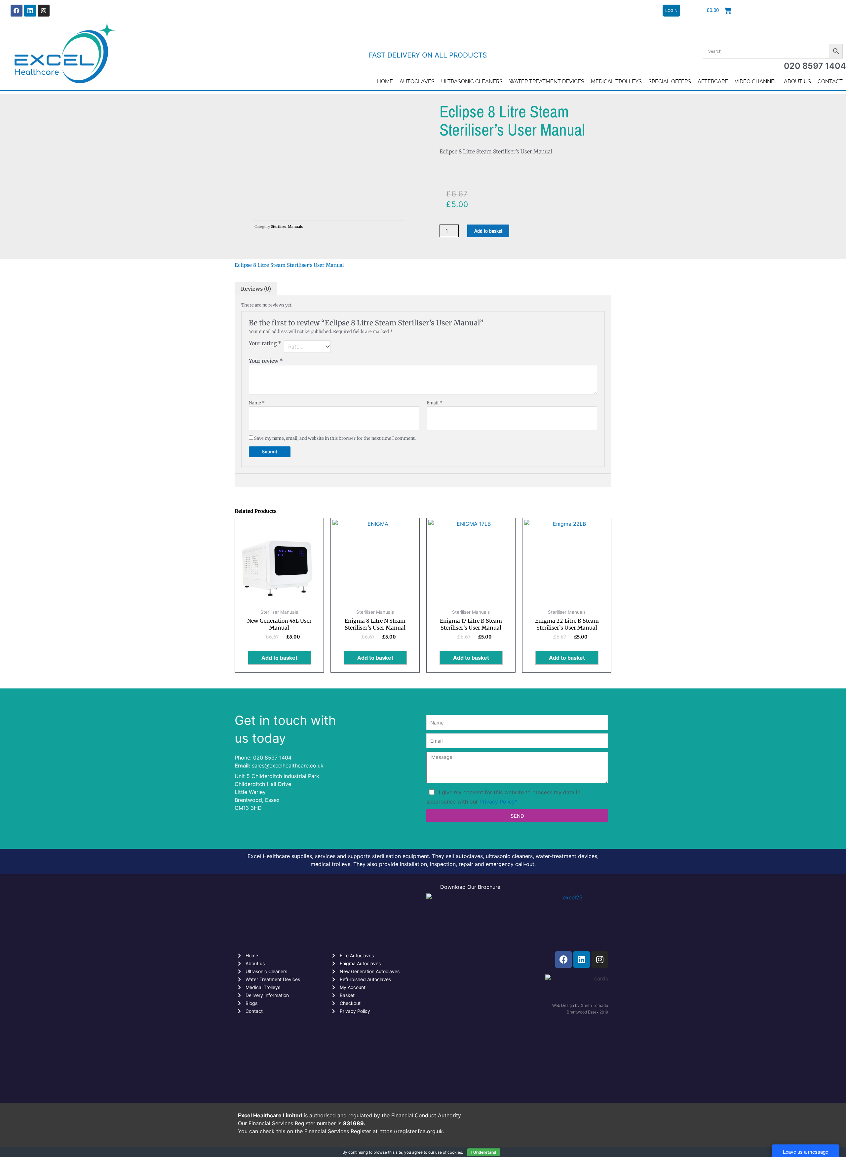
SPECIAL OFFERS (669, 81)
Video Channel (756, 81)
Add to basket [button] (279, 657)
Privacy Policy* (499, 801)
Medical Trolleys (616, 81)
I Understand (483, 1152)
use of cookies (448, 1152)
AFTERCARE (713, 81)
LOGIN (671, 10)
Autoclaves (417, 81)
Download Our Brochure (470, 887)
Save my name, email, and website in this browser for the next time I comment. (335, 438)
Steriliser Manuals (287, 226)
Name (257, 403)
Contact (830, 81)
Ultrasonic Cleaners (472, 81)
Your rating (265, 343)
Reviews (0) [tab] (256, 288)
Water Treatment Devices (546, 81)
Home (385, 81)
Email (434, 403)
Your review (266, 361)
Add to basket (488, 230)
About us (797, 81)
